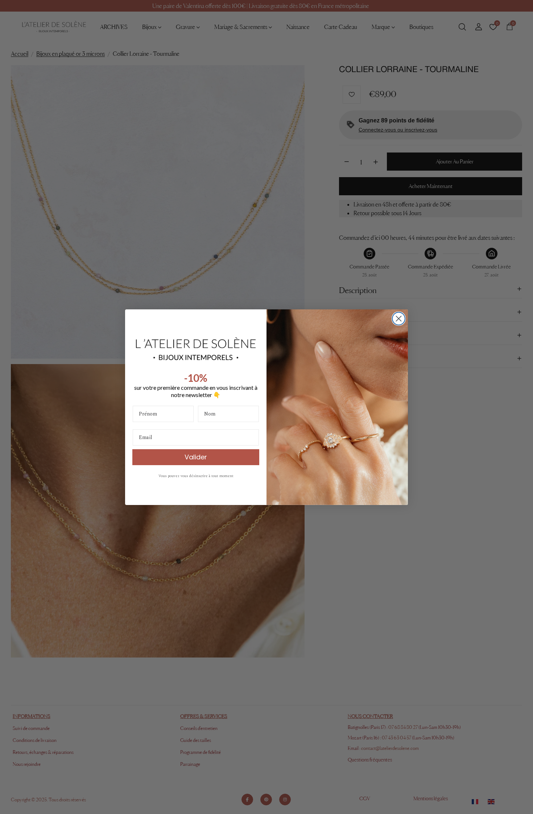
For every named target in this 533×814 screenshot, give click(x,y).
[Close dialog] (398, 318)
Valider (196, 456)
